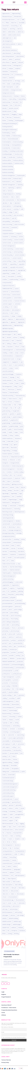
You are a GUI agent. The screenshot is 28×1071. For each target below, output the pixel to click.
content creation (19, 239)
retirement (16, 713)
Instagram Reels (14, 463)
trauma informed (7, 863)
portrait (4, 643)
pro (23, 655)
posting (4, 646)
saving (16, 722)
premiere (5, 649)
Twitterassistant (7, 869)
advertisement (6, 47)
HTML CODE (10, 441)
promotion (5, 683)
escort (10, 365)
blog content (5, 114)
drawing (22, 337)
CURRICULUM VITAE (7, 288)
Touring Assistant (20, 851)
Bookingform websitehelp (9, 129)
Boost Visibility (6, 135)
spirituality (19, 805)
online (12, 560)
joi (14, 475)
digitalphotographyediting (9, 331)
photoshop (5, 631)
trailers (22, 854)
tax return (5, 836)
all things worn (17, 65)
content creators (18, 242)
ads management (7, 41)
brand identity (6, 148)
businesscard (6, 181)
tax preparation (17, 832)
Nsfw (3, 560)
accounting (14, 25)
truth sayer (17, 863)
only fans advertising (15, 567)
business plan (21, 175)
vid (12, 875)
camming (20, 184)
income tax (5, 456)
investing (4, 475)
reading (4, 698)
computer (19, 233)
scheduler (12, 729)
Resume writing (6, 713)
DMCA (19, 334)
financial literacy (20, 395)
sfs (9, 756)
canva (4, 187)
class (12, 197)
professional (5, 664)
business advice (6, 160)
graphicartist (14, 420)
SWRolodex (13, 978)
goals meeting (6, 411)
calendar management (8, 184)
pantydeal (5, 597)
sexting (4, 756)
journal (19, 475)
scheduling (20, 729)
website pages (17, 924)
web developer (14, 909)
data (15, 307)
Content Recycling (7, 255)
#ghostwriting (16, 13)
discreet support (7, 334)
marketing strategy (7, 515)
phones (4, 609)
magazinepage (12, 499)
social (4, 774)
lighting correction (17, 484)
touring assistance (7, 851)
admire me (20, 32)
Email (22, 346)
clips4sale (17, 203)
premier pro (21, 646)
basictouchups (6, 102)
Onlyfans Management (8, 576)
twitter (15, 866)
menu (18, 527)
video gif (13, 888)
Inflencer (4, 460)
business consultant (7, 169)
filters (4, 389)
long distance (6, 496)
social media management (9, 787)
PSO (13, 689)
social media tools (7, 799)
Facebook (19, 374)
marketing (17, 508)
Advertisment (20, 56)
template (17, 839)
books (13, 132)
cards (3, 191)
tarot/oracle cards (7, 829)
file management (7, 386)
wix (8, 930)
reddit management (8, 701)
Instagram (5, 463)
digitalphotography (7, 328)
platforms (19, 637)
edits (3, 346)
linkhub (12, 487)
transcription (6, 860)
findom (4, 398)
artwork (4, 77)
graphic (19, 414)
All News (3, 1015)
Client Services (21, 200)
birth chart (18, 105)
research (18, 707)
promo (18, 677)
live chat (16, 490)
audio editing (16, 84)
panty (4, 594)
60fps (7, 22)
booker (4, 120)
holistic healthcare (7, 438)
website (4, 918)
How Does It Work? (6, 1005)
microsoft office (6, 539)
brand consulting (18, 142)
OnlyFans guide (6, 573)
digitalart (13, 322)
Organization (15, 585)
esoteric (4, 368)
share (14, 756)
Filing (15, 386)
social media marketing (8, 790)
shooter (15, 759)
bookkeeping (6, 132)
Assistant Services (7, 80)
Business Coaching (7, 166)
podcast (13, 640)
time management (7, 845)
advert (19, 44)
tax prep (8, 832)
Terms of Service (6, 1060)
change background (8, 194)
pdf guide (13, 597)
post (10, 643)
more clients (5, 545)
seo (19, 747)
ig (11, 444)
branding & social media (16, 151)
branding (4, 151)
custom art (5, 291)
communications (7, 230)
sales (11, 722)
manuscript (13, 505)
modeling (16, 539)
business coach (19, 163)
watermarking (6, 906)
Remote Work (15, 704)
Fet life (11, 383)
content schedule (19, 255)
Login (2, 992)
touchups (16, 848)
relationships (6, 704)
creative (4, 279)
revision (19, 716)
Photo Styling (14, 618)
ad (20, 25)
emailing (4, 353)
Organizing (20, 588)
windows (20, 927)
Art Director (18, 74)
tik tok (8, 842)
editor (20, 343)
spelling (4, 805)
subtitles (17, 817)
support (11, 820)
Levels (3, 1012)
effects (17, 346)
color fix (14, 218)
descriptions (5, 316)
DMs (3, 337)
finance (19, 389)
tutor (3, 866)
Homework (18, 438)
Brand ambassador (13, 139)
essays (11, 368)
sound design (6, 802)
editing (9, 343)
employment (18, 356)
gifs (19, 408)
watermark (21, 903)
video (3, 878)
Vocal (3, 903)
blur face (9, 117)
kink (23, 478)
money (23, 539)
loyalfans (19, 496)
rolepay (11, 719)
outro (3, 591)
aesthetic (17, 59)
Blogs (20, 114)
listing (4, 490)
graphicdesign (6, 423)
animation (5, 71)
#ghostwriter (6, 13)
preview (13, 652)
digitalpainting (18, 325)
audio (8, 84)
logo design (5, 493)
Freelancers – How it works (8, 1007)
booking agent (19, 120)
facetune (5, 377)
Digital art (10, 319)
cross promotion (6, 282)
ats (23, 80)
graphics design (13, 426)
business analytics (7, 163)
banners (4, 99)
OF (8, 560)
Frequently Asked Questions (9, 1010)
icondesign (5, 444)
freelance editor (6, 405)
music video (5, 548)
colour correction (19, 224)
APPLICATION (5, 74)
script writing (20, 735)
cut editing (5, 307)
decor (16, 313)
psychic (4, 692)
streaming (12, 811)
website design (6, 924)
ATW (3, 84)
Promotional (13, 683)
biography (5, 105)
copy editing (21, 261)
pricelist (11, 655)
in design (14, 450)
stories (22, 808)
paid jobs (13, 591)
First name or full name (7, 1027)
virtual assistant (12, 897)
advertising (16, 53)
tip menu (17, 845)
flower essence (12, 398)
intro (3, 472)
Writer (4, 933)
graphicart (5, 420)
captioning (11, 187)
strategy (4, 811)
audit (16, 87)
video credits (16, 881)
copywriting (5, 273)
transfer (14, 860)
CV (11, 307)
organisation (5, 585)
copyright (5, 267)
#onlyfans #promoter (8, 19)
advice (11, 59)
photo (10, 609)
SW (16, 820)
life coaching (5, 484)
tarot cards (21, 826)
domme (15, 337)
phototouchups (15, 631)
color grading (6, 221)
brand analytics (6, 142)
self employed (6, 744)
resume (4, 710)
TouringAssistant (7, 854)
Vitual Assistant (20, 900)
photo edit (5, 612)
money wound (17, 542)
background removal (8, 93)
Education (10, 346)
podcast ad (21, 640)
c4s (13, 181)
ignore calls (5, 447)
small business (15, 771)
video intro (5, 891)
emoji (16, 353)
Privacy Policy (5, 1062)
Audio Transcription (7, 87)
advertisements (6, 53)
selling (14, 747)
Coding (4, 212)
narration (20, 548)
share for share (6, 759)
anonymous (13, 71)
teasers (10, 839)
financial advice (13, 392)
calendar (18, 181)
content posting (17, 252)
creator (22, 279)
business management (8, 175)
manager (4, 505)
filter (20, 386)
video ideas (21, 888)
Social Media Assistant (8, 777)
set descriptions (6, 750)
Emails (11, 353)
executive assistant (7, 371)
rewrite (4, 719)
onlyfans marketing (7, 579)
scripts (4, 738)
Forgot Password (6, 997)
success (4, 820)
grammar (5, 414)
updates (11, 872)
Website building (13, 918)
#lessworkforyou (7, 16)
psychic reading (13, 692)
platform (11, 637)
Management (16, 502)
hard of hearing (18, 429)
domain (9, 337)
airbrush (20, 62)
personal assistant (7, 603)
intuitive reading (18, 472)
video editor (5, 888)
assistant (11, 77)
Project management (8, 677)
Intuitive (9, 472)
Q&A (15, 695)
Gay (11, 408)
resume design (13, 710)
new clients (21, 551)
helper (16, 432)
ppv (15, 646)
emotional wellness (7, 356)
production (20, 661)
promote (15, 680)
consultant (5, 236)
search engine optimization (16, 738)
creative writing (13, 279)
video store (5, 894)
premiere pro (13, 649)
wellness (13, 927)
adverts (4, 59)
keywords (17, 478)
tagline (4, 826)
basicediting (21, 99)
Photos (14, 628)
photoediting (15, 625)
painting (20, 591)
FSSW (19, 405)
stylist (11, 814)
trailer (16, 854)
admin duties (11, 32)
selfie (13, 744)
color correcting (6, 215)
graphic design (6, 417)
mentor (4, 527)
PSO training (19, 689)
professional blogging (17, 664)
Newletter (5, 554)
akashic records (6, 65)
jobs (11, 475)
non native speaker (19, 557)
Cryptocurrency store (8, 285)
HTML (3, 441)
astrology (17, 80)
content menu (19, 249)
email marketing (20, 349)
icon (17, 441)
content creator (6, 242)
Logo (22, 490)
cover (4, 276)
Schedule (4, 729)
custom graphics (7, 298)
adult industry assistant (9, 44)
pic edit (4, 634)
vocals (9, 903)
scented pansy (6, 725)
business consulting (7, 172)
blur (3, 117)
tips (10, 848)
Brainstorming (16, 135)
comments (14, 227)
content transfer (17, 258)
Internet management (8, 469)
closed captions (6, 206)
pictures (19, 634)
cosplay (13, 273)
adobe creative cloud (14, 35)
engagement (6, 362)
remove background (8, 707)
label (3, 481)
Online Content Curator (8, 563)
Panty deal (11, 594)
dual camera (5, 340)
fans (18, 377)
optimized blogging (7, 582)
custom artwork (15, 291)
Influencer (12, 460)
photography (6, 628)
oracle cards (18, 582)
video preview (14, 891)
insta (19, 460)
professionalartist (7, 670)
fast (15, 380)
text (3, 842)
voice (14, 903)
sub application (19, 814)
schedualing (16, 725)
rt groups (4, 722)
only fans (4, 567)
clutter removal (6, 209)
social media (11, 774)
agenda (14, 62)
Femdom (4, 383)
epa (22, 362)
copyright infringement (8, 270)
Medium (18, 521)
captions (18, 187)
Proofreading (6, 689)
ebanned (18, 340)
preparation (5, 652)
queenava (21, 695)
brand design (6, 145)
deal (11, 313)
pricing (18, 655)
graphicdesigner (17, 423)
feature (20, 380)
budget (4, 157)
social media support (8, 796)
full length (5, 408)
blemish (4, 108)
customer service (7, 301)
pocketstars (5, 640)
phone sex (18, 606)
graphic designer (17, 417)
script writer (11, 735)
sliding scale (5, 771)
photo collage (18, 609)
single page (5, 765)
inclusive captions (7, 453)
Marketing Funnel (19, 512)
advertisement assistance (9, 50)
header (4, 432)
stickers (10, 808)
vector (18, 872)
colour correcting (7, 224)
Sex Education (17, 750)
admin (4, 32)
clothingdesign (17, 206)
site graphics (15, 768)
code (22, 209)
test (23, 839)
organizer (12, 588)
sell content (21, 744)
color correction (18, 215)
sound (16, 799)
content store (6, 258)
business (19, 157)
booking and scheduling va (9, 123)
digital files (5, 322)
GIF (15, 408)
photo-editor (6, 625)
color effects (6, 218)
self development (17, 741)
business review (6, 178)
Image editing (6, 450)
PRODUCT (12, 658)
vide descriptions (19, 875)
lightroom (5, 487)
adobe (4, 35)
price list (4, 655)
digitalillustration (7, 325)
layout (9, 481)
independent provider (17, 456)
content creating (7, 239)
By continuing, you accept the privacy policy (14, 1037)
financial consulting (7, 395)
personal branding (20, 603)
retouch (4, 716)
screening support (15, 732)
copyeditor (22, 264)
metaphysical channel (8, 536)
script (4, 735)
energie (18, 359)
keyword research (7, 478)
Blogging (14, 114)
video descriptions (7, 884)
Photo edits (5, 615)
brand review (16, 148)
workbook (22, 930)
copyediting (13, 264)
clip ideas (4, 203)
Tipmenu (4, 848)
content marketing (7, 249)
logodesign (14, 493)
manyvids (21, 505)
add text (19, 29)
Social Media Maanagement (10, 784)
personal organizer (7, 606)
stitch (16, 808)
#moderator (17, 16)
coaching (15, 209)
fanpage (12, 377)
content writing (6, 261)
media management (8, 521)
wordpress (14, 930)
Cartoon (10, 191)
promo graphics (6, 680)
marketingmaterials (8, 518)
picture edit (12, 634)
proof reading (6, 686)
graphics (4, 426)
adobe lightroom (7, 38)
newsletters (21, 554)
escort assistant (18, 365)
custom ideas (17, 298)
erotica (4, 365)
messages (19, 533)
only (19, 563)
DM (15, 334)
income (16, 453)
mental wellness (16, 524)
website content (6, 921)
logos (20, 493)
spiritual (11, 805)
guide (10, 429)
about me (14, 22)
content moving (6, 252)
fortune (10, 401)
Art (12, 74)
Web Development (7, 912)
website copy (17, 921)
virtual (4, 897)
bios (11, 105)
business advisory (18, 160)
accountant (5, 25)
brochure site (18, 154)
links (17, 487)
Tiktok (14, 842)
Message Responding (8, 533)
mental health (6, 524)
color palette (15, 221)
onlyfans (4, 570)
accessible (22, 22)
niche (3, 557)
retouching (12, 716)
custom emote (16, 294)
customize (17, 304)
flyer (20, 398)
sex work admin (14, 753)
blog (15, 111)
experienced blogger (8, 374)
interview (19, 469)
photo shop (5, 618)
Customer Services (19, 301)
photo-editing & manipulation (10, 622)
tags (9, 826)
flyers (4, 401)
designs (19, 316)
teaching (17, 836)
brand (4, 139)
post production (18, 643)
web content (15, 906)
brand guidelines (16, 145)
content (21, 236)
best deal (15, 102)
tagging (22, 823)
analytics (17, 68)
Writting (16, 933)
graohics (12, 414)
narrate (13, 548)
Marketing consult (7, 512)
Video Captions (12, 878)
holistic (17, 435)
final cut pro (11, 389)
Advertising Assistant (8, 56)
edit (3, 343)
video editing (18, 884)
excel (16, 368)
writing (10, 933)
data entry (5, 313)
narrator (4, 551)
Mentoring (12, 527)
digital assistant (20, 319)
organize (4, 588)
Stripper (19, 811)
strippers (4, 814)
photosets (21, 628)
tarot (14, 826)
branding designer (7, 154)
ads (15, 38)
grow (21, 426)
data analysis (6, 310)
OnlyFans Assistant (14, 570)
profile (16, 670)
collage (10, 212)
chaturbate (5, 197)
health (10, 432)
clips (11, 203)
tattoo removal (19, 829)
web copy (5, 909)
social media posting (8, 793)
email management (7, 349)
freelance (17, 401)
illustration (14, 447)
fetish (17, 383)
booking (10, 120)
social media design (7, 781)
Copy (14, 261)
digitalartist (21, 322)
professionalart (20, 667)
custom (16, 288)
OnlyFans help (17, 573)
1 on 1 (18, 19)
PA (8, 591)
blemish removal (13, 108)
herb (21, 432)
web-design (20, 915)
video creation (6, 881)
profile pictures (16, 674)
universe (4, 872)
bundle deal (12, 157)
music (18, 545)
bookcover (17, 117)
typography (17, 869)
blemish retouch (6, 111)
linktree (23, 487)
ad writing (12, 29)
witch (3, 930)
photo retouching (16, 615)
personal (19, 600)
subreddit (5, 817)
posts (10, 646)
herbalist (4, 435)
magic (20, 499)
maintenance (6, 502)
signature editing (7, 762)
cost (19, 273)
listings (10, 490)
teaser (4, 839)
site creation (5, 768)
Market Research (7, 508)
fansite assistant (7, 380)
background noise (16, 90)
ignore (15, 444)
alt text (4, 68)
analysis (10, 68)
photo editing (14, 612)
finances (4, 392)
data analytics (16, 310)
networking (12, 551)
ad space (4, 29)
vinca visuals (20, 894)
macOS (4, 499)
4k (3, 22)
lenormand (16, 481)
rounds (17, 719)
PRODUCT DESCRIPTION (8, 661)
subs (11, 817)
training (4, 857)
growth (4, 429)
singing (16, 762)
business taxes (17, 178)
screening (5, 732)
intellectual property (17, 466)
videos (12, 894)
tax (3, 832)
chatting (18, 194)
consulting (13, 236)
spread (4, 808)
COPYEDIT (5, 264)
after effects (6, 62)
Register (3, 994)
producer (5, 658)
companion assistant (8, 233)
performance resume (8, 600)
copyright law (21, 270)
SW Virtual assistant (7, 823)
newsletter (13, 554)
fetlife (22, 383)
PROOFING (15, 686)
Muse (12, 545)
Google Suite (16, 411)
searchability (6, 741)
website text (5, 927)
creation (19, 276)
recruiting (11, 698)
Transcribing (12, 857)
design (13, 316)
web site (12, 915)
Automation (5, 90)
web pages (5, 915)
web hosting (18, 912)
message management (14, 530)
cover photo (11, 276)
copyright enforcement (16, 267)
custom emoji (6, 294)
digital (4, 319)
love (13, 496)
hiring (11, 435)
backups (16, 96)
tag (16, 823)
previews (20, 652)
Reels (17, 701)
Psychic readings (7, 695)
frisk (15, 405)
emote (22, 353)
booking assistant (7, 126)
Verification (5, 875)
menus (4, 530)
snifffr (23, 771)
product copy (20, 658)
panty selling (19, 594)
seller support (6, 747)
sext (21, 753)
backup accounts (7, 96)
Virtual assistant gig (7, 900)
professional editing (7, 667)
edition (15, 343)
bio (21, 102)
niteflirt (10, 557)
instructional (5, 466)
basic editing (12, 99)
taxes (11, 836)
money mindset (6, 542)
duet (12, 340)
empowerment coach (8, 359)
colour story (5, 227)
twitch (9, 866)
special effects (16, 802)
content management (8, 246)
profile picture (6, 674)
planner (4, 637)
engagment (15, 362)
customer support (7, 304)
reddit (18, 698)
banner (23, 96)
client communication (8, 200)
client (17, 197)
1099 (23, 19)
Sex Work (4, 753)
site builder (14, 765)
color (16, 212)
